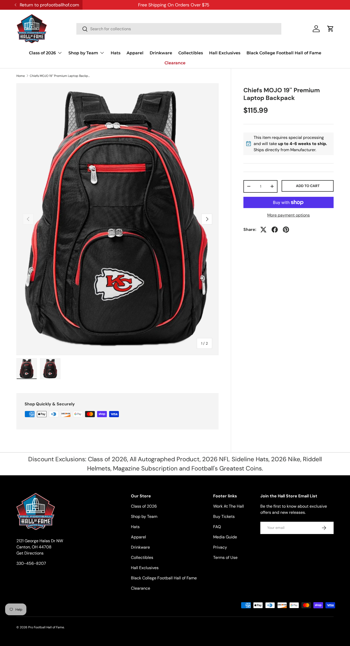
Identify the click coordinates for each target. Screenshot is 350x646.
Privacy (220, 547)
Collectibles (190, 52)
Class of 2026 (42, 52)
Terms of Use (225, 557)
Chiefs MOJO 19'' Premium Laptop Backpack (60, 75)
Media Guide (225, 537)
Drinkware (161, 52)
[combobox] (178, 29)
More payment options (288, 215)
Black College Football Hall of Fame (283, 52)
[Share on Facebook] (274, 229)
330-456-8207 (31, 563)
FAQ (217, 526)
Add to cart (308, 185)
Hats (115, 52)
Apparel (135, 52)
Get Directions (30, 553)
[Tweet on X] (263, 229)
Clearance (175, 62)
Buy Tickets (224, 516)
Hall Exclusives (224, 52)
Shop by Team (83, 52)
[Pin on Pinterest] (286, 229)
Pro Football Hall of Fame (46, 627)
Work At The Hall (228, 506)
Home (20, 75)
